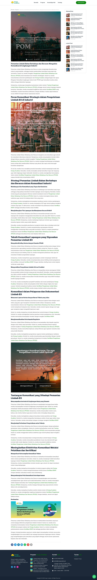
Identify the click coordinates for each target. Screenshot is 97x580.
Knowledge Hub (51, 2)
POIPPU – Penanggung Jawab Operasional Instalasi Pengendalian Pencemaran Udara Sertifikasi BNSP (41, 570)
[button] (12, 544)
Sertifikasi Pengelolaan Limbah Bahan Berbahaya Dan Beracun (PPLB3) (38, 175)
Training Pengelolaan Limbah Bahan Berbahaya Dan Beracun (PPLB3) (40, 326)
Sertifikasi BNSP (51, 89)
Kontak (56, 555)
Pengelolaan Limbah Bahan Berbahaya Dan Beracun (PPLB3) (42, 250)
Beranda (36, 2)
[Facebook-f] (15, 567)
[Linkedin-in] (12, 567)
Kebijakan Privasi (77, 559)
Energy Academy (39, 78)
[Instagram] (17, 567)
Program (42, 2)
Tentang (60, 2)
